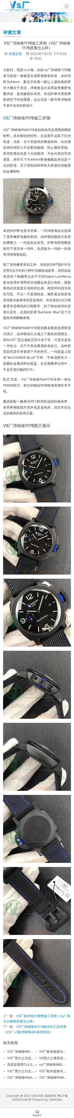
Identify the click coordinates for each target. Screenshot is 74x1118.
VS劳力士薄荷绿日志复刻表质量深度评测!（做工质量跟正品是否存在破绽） (53, 1058)
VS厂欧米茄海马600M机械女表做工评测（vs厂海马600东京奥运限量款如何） (53, 1051)
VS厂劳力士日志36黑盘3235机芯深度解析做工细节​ (21, 1058)
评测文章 (15, 54)
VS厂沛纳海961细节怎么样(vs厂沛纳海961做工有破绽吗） (21, 1051)
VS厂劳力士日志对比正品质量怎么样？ (21, 1071)
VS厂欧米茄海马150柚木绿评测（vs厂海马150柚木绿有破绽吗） (53, 1071)
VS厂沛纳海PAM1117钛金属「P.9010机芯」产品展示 (21, 1077)
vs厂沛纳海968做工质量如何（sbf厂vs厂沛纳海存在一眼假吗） (53, 1064)
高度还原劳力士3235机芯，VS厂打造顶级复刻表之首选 (21, 1064)
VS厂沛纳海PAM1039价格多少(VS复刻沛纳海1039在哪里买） (53, 1077)
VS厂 (8, 118)
